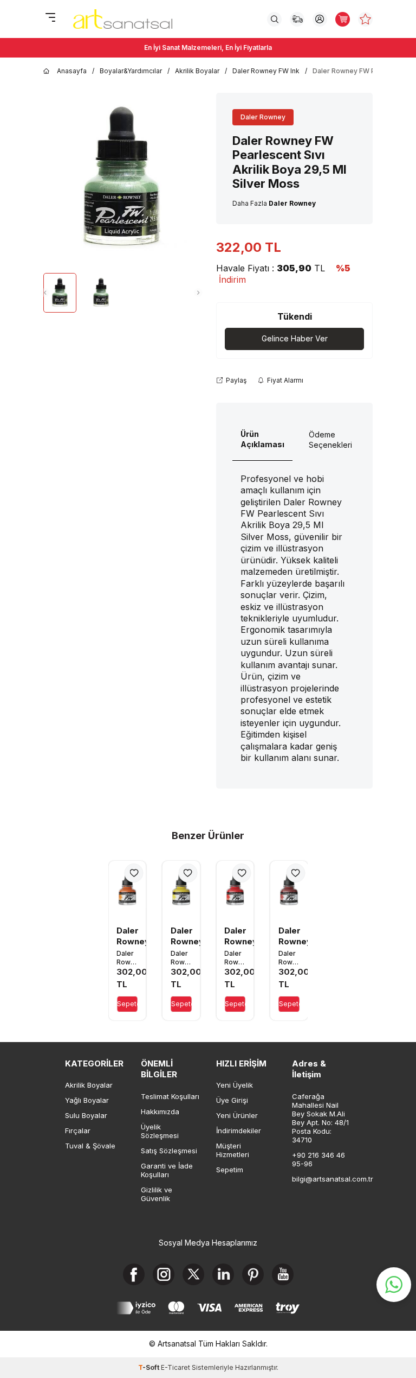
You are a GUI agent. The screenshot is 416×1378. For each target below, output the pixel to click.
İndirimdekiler (238, 1130)
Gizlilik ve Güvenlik (156, 1194)
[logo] (122, 19)
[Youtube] (283, 1274)
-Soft (149, 1367)
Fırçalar (77, 1130)
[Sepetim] (342, 19)
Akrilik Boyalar (197, 71)
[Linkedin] (223, 1274)
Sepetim (229, 1169)
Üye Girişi (232, 1100)
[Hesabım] (320, 19)
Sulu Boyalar (86, 1115)
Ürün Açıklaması (262, 439)
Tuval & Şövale (90, 1145)
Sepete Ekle (127, 1006)
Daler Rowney (262, 117)
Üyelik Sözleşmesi (160, 1131)
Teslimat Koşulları (170, 1096)
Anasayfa (72, 71)
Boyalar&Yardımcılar (131, 71)
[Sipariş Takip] (297, 19)
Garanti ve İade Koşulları (167, 1170)
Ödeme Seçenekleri (330, 439)
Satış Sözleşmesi (169, 1150)
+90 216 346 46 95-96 (318, 1159)
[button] (45, 292)
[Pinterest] (253, 1274)
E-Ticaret (175, 1367)
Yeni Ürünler (237, 1115)
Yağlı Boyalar (87, 1100)
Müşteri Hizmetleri (232, 1150)
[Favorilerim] (365, 19)
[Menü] (50, 18)
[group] (121, 179)
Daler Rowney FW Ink (266, 71)
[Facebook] (134, 1274)
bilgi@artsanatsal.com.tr (322, 1178)
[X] (193, 1274)
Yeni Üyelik (234, 1085)
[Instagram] (163, 1274)
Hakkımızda (160, 1111)
